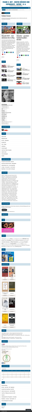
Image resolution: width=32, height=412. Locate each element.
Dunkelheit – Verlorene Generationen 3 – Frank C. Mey (10, 181)
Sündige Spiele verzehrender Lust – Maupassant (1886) (26, 79)
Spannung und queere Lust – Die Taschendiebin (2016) (10, 184)
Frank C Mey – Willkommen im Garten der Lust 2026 (8, 393)
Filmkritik (16, 242)
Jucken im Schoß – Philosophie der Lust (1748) (9, 185)
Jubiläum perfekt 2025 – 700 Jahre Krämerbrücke (9, 194)
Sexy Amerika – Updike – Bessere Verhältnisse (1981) (9, 196)
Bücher (24, 239)
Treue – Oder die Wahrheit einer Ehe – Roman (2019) (9, 200)
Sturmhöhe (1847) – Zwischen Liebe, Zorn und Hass (9, 191)
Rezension (3, 246)
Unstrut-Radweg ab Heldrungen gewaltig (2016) (26, 70)
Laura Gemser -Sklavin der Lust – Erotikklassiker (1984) (10, 183)
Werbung (17, 246)
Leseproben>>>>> (4, 109)
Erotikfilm (9, 240)
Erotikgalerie (13, 240)
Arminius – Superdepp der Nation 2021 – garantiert (25, 83)
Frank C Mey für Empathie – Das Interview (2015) (11, 71)
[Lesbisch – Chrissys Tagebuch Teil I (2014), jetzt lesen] (4, 76)
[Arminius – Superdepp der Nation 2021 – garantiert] (19, 83)
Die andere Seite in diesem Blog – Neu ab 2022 (8, 389)
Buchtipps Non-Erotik (4, 138)
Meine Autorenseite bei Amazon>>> (7, 121)
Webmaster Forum (15, 347)
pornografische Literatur (5, 245)
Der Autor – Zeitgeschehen (5, 140)
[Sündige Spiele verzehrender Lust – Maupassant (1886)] (19, 79)
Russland (6, 246)
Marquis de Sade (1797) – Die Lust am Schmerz (9, 179)
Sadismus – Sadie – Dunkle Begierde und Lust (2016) (9, 197)
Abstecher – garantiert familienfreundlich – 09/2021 (23, 38)
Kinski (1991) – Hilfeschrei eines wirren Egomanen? (9, 176)
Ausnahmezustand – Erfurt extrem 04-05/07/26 (9, 178)
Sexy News (3, 155)
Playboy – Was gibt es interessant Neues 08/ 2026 (9, 175)
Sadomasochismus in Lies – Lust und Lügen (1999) (26, 74)
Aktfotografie (4, 238)
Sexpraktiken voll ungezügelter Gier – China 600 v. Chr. (10, 186)
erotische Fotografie (26, 240)
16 (28, 374)
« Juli (2, 379)
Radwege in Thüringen (26, 245)
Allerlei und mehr (4, 136)
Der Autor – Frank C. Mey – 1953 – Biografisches (8, 387)
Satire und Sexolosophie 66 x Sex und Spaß (7, 400)
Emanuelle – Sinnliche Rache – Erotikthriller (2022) (14, 338)
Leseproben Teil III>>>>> (5, 108)
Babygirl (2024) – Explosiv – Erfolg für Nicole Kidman (10, 190)
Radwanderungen (19, 245)
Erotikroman (21, 240)
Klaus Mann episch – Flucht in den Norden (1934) (9, 192)
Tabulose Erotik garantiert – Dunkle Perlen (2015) (11, 67)
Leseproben (13, 243)
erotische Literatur (5, 242)
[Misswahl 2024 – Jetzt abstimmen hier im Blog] (8, 33)
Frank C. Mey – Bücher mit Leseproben (6, 150)
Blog (11, 238)
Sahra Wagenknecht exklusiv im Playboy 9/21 (8, 335)
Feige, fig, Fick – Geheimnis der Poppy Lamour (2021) (10, 198)
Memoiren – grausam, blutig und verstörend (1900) (9, 177)
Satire (9, 246)
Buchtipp (16, 238)
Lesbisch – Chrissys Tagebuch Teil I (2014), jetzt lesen (11, 76)
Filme (12, 242)
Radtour (13, 245)
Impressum (3, 394)
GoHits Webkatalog (9, 347)
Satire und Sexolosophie (5, 153)
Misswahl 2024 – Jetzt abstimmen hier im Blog (8, 37)
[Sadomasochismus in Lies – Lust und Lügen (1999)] (19, 74)
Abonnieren (4, 209)
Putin (9, 245)
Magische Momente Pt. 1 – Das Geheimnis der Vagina (11, 80)
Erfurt (28, 238)
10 (3, 374)
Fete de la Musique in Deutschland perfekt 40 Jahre (9, 193)
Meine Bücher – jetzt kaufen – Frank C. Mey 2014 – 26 (9, 398)
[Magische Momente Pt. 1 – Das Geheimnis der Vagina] (4, 80)
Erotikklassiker (3, 146)
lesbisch (9, 243)
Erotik (3, 240)
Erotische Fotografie (4, 148)
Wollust (20, 246)
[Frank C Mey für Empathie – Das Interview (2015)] (4, 71)
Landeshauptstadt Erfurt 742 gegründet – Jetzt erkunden (9, 396)
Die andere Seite (4, 142)
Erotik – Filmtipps (4, 144)
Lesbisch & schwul (4, 151)
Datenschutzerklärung (5, 123)
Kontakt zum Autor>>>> (5, 122)
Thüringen (14, 246)
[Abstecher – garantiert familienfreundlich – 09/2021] (23, 33)
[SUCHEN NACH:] (26, 9)
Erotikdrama (5, 240)
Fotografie (22, 242)
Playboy (22, 243)
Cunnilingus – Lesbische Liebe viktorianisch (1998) (9, 182)
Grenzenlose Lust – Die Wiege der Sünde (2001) (9, 199)
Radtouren (15, 245)
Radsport (11, 245)
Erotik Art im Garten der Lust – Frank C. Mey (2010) (8, 391)
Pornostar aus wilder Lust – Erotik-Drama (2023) (9, 195)
